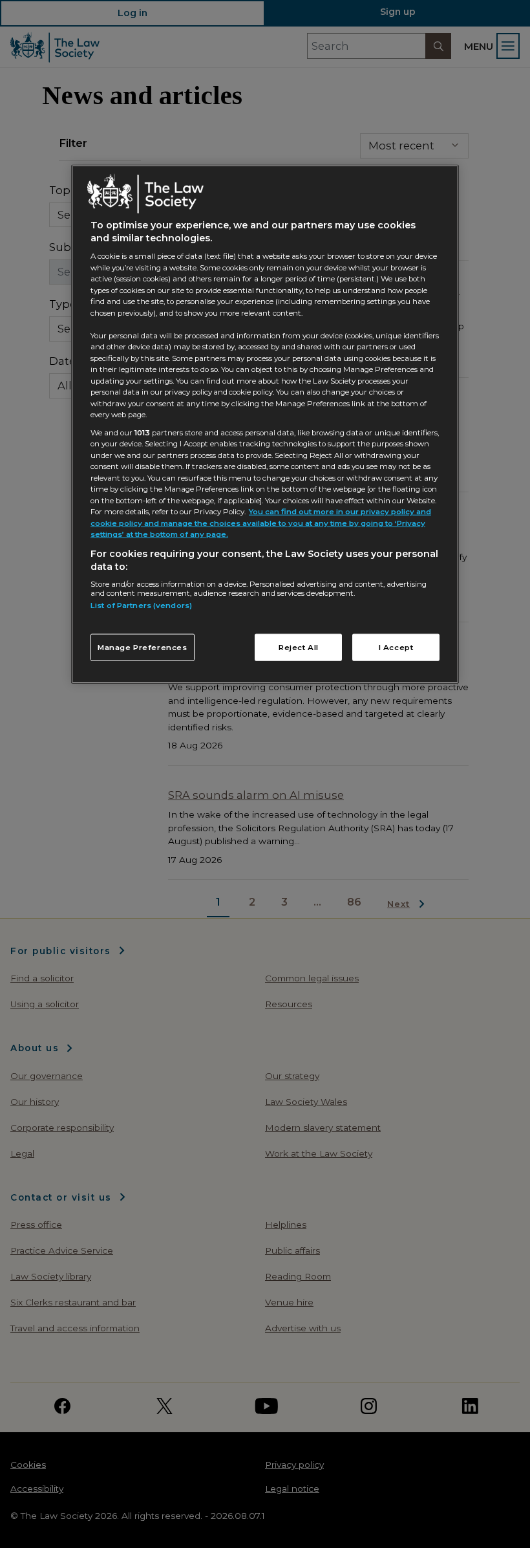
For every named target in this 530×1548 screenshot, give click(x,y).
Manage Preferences (142, 646)
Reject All (299, 646)
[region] (265, 424)
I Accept (396, 646)
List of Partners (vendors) (141, 605)
